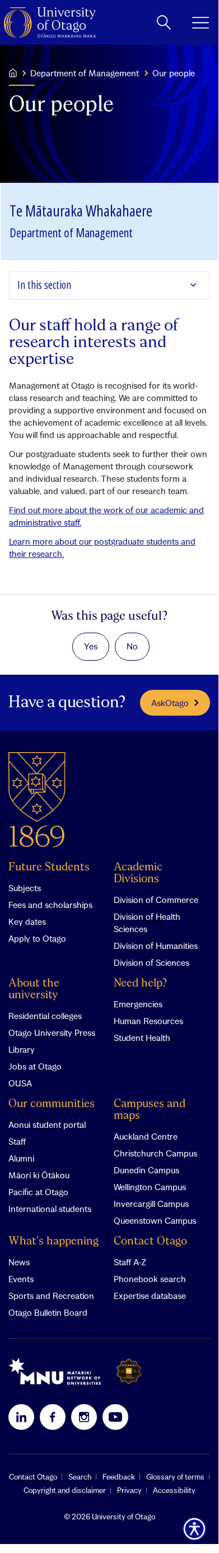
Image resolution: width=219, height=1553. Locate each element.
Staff (17, 1141)
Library (21, 1049)
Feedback (118, 1477)
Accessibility (174, 1490)
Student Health (142, 1037)
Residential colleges (45, 1015)
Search (79, 1477)
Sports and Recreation (51, 1295)
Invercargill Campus (151, 1203)
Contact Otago (150, 1241)
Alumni (21, 1158)
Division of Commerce (156, 899)
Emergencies (138, 1003)
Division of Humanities (156, 945)
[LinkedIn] (21, 1417)
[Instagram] (84, 1417)
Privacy (129, 1490)
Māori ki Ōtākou (38, 1174)
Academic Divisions (138, 873)
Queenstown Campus (155, 1220)
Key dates (27, 921)
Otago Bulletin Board (47, 1312)
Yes (90, 646)
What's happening (53, 1241)
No (132, 646)
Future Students (49, 867)
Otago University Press (51, 1032)
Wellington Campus (150, 1186)
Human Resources (148, 1020)
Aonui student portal (47, 1124)
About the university (33, 989)
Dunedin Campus (146, 1169)
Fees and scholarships (50, 904)
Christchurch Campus (155, 1153)
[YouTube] (115, 1417)
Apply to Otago (37, 938)
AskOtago (170, 702)
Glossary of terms (175, 1477)
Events (21, 1278)
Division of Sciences (151, 962)
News (19, 1261)
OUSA (20, 1083)
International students (49, 1208)
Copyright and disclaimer (65, 1490)
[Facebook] (53, 1417)
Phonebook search (150, 1278)
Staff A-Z (130, 1261)
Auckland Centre (146, 1136)
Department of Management (84, 72)
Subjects (24, 887)
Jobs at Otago (35, 1066)
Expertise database (150, 1295)
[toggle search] (164, 22)
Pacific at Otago (38, 1191)
